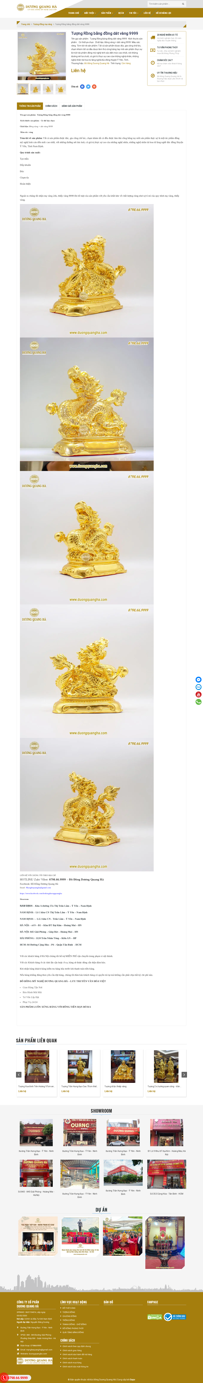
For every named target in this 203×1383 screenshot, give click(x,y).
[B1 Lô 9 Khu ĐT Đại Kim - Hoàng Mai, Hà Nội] (166, 1132)
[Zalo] (199, 687)
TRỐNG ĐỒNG (69, 1320)
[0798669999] (199, 702)
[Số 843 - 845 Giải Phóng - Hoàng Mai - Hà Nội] (36, 1173)
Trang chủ (73, 12)
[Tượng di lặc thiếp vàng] (123, 1066)
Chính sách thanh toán (72, 1358)
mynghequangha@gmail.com (39, 1350)
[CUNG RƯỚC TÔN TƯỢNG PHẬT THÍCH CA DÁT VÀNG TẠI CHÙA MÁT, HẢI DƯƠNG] (122, 1236)
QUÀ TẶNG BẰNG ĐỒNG (73, 1332)
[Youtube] (199, 694)
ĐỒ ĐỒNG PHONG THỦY (73, 1328)
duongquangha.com (38, 1354)
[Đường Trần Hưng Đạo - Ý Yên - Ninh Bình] (36, 1132)
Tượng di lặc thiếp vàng (115, 1086)
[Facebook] (199, 680)
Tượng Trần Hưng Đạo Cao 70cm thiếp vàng (79, 1086)
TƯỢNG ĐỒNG (69, 1312)
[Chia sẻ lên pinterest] (94, 86)
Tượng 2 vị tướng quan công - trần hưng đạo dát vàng (164, 1086)
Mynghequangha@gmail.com (38, 888)
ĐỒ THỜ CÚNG (69, 1308)
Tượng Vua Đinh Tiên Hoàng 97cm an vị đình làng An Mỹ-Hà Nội (36, 1086)
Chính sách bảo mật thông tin (76, 1367)
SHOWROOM (101, 1110)
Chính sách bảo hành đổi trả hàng (77, 1354)
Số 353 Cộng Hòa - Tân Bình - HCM (166, 1194)
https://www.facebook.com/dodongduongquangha (41, 893)
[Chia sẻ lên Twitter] (88, 86)
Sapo (132, 1379)
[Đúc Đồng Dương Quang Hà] (37, 7)
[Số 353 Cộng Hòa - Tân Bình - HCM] (166, 1174)
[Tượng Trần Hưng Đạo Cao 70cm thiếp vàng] (80, 1066)
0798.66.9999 (18, 1378)
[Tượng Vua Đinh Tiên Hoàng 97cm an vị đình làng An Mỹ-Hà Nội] (37, 1066)
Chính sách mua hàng (72, 1362)
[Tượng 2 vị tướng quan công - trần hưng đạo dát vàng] (166, 1066)
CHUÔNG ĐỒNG (70, 1316)
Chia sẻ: (75, 86)
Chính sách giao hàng (72, 1350)
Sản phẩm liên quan (36, 1040)
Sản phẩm (106, 12)
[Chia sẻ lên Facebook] (82, 86)
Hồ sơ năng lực (163, 12)
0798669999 (35, 1345)
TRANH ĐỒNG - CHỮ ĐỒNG (74, 1324)
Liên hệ (147, 12)
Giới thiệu (89, 12)
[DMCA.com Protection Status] (154, 1317)
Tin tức (133, 12)
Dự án (121, 12)
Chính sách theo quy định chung (77, 1346)
